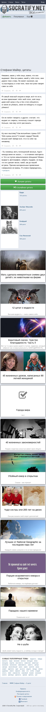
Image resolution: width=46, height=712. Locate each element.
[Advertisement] (23, 43)
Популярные (19, 16)
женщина (5, 663)
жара (10, 661)
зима (23, 671)
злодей (37, 671)
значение (38, 673)
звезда (34, 669)
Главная (4, 683)
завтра (36, 665)
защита (28, 669)
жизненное (13, 665)
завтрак (4, 667)
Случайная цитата (24, 187)
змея (9, 673)
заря (16, 669)
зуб (36, 675)
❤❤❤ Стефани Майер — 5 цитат (20, 683)
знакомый (25, 673)
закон (20, 667)
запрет (4, 669)
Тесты (23, 2)
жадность (33, 659)
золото (4, 675)
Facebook (24, 699)
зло (27, 671)
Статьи (11, 2)
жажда (40, 659)
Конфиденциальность (23, 691)
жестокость (19, 663)
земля (12, 671)
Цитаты (4, 2)
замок (25, 667)
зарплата (11, 669)
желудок (30, 661)
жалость (5, 661)
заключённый (13, 667)
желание (16, 661)
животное (27, 663)
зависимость (22, 665)
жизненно (5, 665)
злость (4, 673)
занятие (31, 667)
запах (37, 667)
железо (23, 661)
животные (35, 663)
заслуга (22, 669)
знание (31, 673)
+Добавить (6, 16)
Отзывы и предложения (24, 696)
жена (35, 661)
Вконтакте (24, 701)
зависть (30, 665)
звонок (40, 669)
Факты (17, 2)
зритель (31, 675)
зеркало (17, 671)
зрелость (18, 675)
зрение (25, 675)
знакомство (16, 673)
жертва (12, 663)
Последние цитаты (23, 694)
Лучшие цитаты (24, 181)
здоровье (5, 671)
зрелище (11, 675)
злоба (32, 671)
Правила (23, 689)
